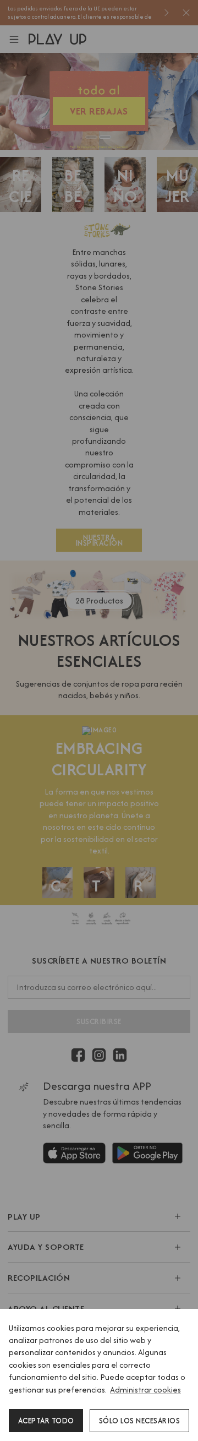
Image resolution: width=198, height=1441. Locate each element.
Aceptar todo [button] (46, 1420)
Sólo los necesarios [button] (139, 1420)
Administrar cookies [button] (145, 1389)
